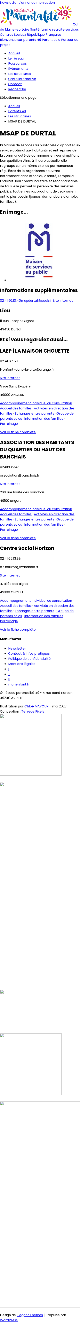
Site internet (63, 300)
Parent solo (51, 39)
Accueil (14, 53)
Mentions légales (21, 663)
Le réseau (16, 58)
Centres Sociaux (13, 34)
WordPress (9, 1320)
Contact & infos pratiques (29, 653)
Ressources (17, 63)
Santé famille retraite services (54, 29)
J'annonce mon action (37, 2)
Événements (18, 68)
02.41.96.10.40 (10, 300)
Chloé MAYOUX (36, 706)
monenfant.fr (19, 684)
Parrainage (9, 423)
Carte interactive (22, 79)
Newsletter (9, 2)
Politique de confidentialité (29, 658)
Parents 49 (17, 111)
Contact (15, 84)
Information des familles (43, 418)
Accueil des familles (16, 408)
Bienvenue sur (20, 39)
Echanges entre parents (34, 413)
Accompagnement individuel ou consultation (36, 403)
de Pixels (32, 711)
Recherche (17, 89)
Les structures (19, 73)
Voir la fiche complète (18, 432)
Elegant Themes (30, 1315)
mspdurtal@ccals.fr (37, 300)
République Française (44, 34)
